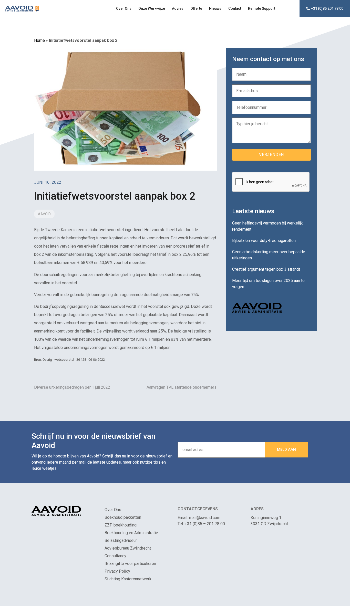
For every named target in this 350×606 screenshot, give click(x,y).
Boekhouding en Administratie (131, 532)
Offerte (196, 8)
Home (39, 40)
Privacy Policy (117, 571)
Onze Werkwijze (151, 8)
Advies (177, 8)
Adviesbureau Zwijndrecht (128, 548)
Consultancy (115, 555)
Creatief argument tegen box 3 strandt (266, 269)
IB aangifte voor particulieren (130, 563)
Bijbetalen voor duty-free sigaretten (264, 240)
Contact (234, 8)
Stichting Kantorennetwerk (128, 578)
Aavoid (44, 214)
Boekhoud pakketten (123, 517)
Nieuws (215, 8)
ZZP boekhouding (121, 525)
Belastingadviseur (121, 540)
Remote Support (261, 8)
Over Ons (123, 8)
